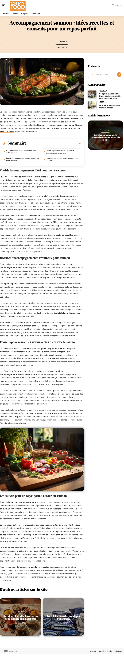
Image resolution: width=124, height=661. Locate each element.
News (102, 102)
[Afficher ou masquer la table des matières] (54, 143)
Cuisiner (62, 41)
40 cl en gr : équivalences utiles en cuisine (109, 106)
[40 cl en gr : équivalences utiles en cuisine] (92, 105)
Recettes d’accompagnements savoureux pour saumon (22, 159)
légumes (41, 125)
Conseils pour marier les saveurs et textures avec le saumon (60, 152)
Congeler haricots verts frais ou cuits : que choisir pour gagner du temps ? (110, 95)
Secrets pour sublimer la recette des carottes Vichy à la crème (105, 137)
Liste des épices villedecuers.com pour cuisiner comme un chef (20, 617)
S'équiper (63, 612)
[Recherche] (113, 5)
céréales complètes (69, 125)
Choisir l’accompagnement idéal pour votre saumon (21, 152)
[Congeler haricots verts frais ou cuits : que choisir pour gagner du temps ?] (92, 94)
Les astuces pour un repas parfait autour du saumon (62, 159)
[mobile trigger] (4, 5)
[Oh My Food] (17, 5)
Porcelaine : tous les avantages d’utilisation (63, 617)
